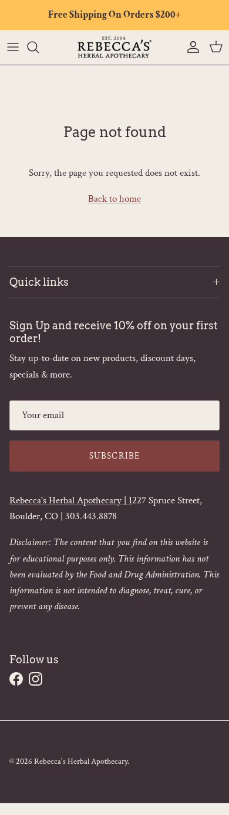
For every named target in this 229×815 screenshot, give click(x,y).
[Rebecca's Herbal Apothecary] (114, 47)
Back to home (114, 198)
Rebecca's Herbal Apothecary (80, 761)
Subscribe (114, 456)
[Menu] (13, 47)
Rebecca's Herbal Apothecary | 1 (70, 500)
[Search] (39, 47)
